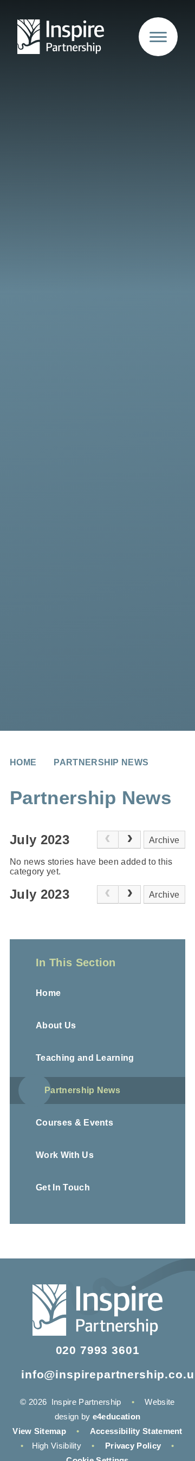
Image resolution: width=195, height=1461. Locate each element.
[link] (108, 840)
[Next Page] (130, 840)
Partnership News (101, 762)
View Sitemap (39, 1431)
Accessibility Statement (136, 1431)
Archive (164, 840)
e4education (116, 1416)
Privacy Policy (133, 1445)
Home (23, 762)
